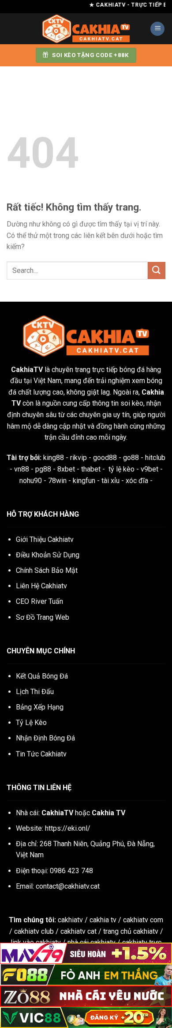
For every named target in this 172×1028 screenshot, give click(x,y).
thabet (91, 469)
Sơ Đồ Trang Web (42, 617)
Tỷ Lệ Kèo (31, 722)
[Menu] (157, 29)
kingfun (84, 480)
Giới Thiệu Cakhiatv (45, 539)
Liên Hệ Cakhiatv (41, 586)
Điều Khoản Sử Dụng (47, 555)
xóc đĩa (137, 480)
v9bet (149, 469)
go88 (131, 457)
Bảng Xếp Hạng (40, 707)
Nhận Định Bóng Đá (45, 738)
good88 (105, 457)
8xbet (66, 469)
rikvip (78, 457)
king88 (53, 457)
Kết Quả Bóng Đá (42, 676)
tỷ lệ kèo (121, 469)
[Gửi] (156, 270)
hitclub (155, 457)
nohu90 (30, 480)
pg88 (43, 469)
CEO (39, 601)
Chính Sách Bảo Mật (47, 570)
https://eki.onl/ (67, 828)
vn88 (21, 469)
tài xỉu (110, 480)
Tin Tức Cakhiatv (41, 754)
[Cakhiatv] (86, 28)
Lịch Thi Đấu (35, 691)
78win (57, 480)
